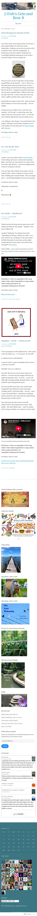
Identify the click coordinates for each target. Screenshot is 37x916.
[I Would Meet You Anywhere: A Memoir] (33, 793)
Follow (5, 746)
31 (18, 850)
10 (18, 839)
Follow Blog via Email (8, 731)
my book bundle (27, 157)
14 (3, 843)
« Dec (3, 856)
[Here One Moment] (33, 800)
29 (8, 850)
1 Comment (4, 38)
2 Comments (5, 152)
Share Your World (6, 726)
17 (18, 843)
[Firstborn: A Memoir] (33, 787)
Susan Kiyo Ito (6, 791)
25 (23, 846)
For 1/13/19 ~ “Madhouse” (11, 213)
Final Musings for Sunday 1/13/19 (15, 33)
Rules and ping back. (8, 294)
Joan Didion (6, 774)
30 (13, 850)
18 (23, 843)
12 (28, 839)
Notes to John (6, 772)
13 (33, 839)
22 (8, 846)
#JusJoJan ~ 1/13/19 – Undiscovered (15, 341)
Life (10, 137)
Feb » (7, 856)
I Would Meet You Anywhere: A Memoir (13, 790)
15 (8, 843)
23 (13, 846)
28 (3, 850)
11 (23, 839)
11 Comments (5, 218)
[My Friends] (33, 761)
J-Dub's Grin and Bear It (18, 16)
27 (33, 846)
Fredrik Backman (7, 759)
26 (28, 846)
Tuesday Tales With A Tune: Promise (12, 723)
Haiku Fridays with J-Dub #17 (9, 714)
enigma (14, 245)
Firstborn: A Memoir (8, 783)
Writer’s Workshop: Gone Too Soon (11, 717)
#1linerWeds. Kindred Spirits (9, 720)
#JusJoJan (7, 128)
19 (28, 843)
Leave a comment (6, 346)
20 (33, 843)
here (13, 354)
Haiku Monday (29, 126)
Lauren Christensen (8, 785)
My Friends (5, 757)
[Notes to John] (33, 776)
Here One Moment (7, 796)
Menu (19, 23)
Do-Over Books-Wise (10, 147)
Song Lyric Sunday (14, 299)
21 (3, 846)
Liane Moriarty (6, 798)
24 (18, 846)
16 (13, 843)
